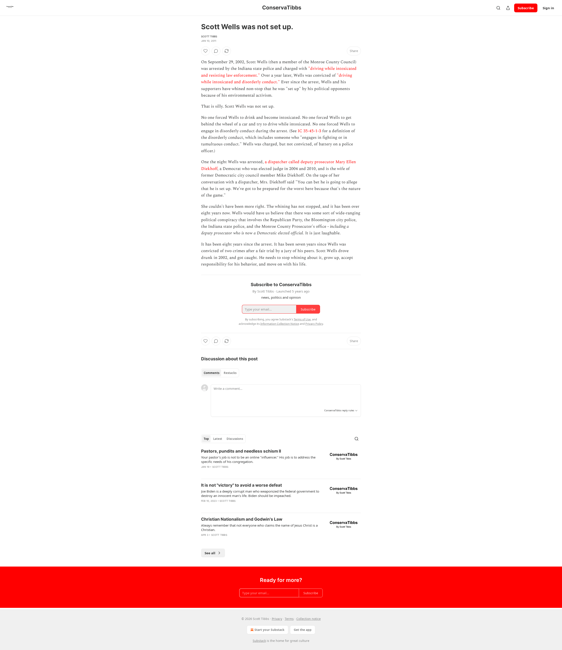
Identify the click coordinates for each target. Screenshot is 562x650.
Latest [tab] (217, 439)
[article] (281, 462)
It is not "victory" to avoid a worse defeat (241, 485)
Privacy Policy (314, 324)
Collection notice (308, 619)
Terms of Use (302, 319)
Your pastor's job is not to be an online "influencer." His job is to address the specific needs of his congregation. (258, 459)
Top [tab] (206, 439)
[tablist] (220, 372)
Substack (259, 641)
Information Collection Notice (279, 324)
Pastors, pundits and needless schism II (241, 451)
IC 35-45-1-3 (309, 131)
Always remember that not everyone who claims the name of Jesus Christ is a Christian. (259, 527)
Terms (289, 619)
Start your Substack (269, 630)
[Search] (498, 8)
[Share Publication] (508, 8)
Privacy (277, 619)
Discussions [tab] (235, 439)
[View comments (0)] (216, 51)
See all (210, 553)
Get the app (303, 630)
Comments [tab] (211, 373)
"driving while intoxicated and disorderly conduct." (276, 78)
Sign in (548, 8)
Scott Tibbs (209, 36)
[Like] (205, 51)
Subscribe (526, 8)
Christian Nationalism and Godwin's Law (241, 519)
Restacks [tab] (230, 373)
